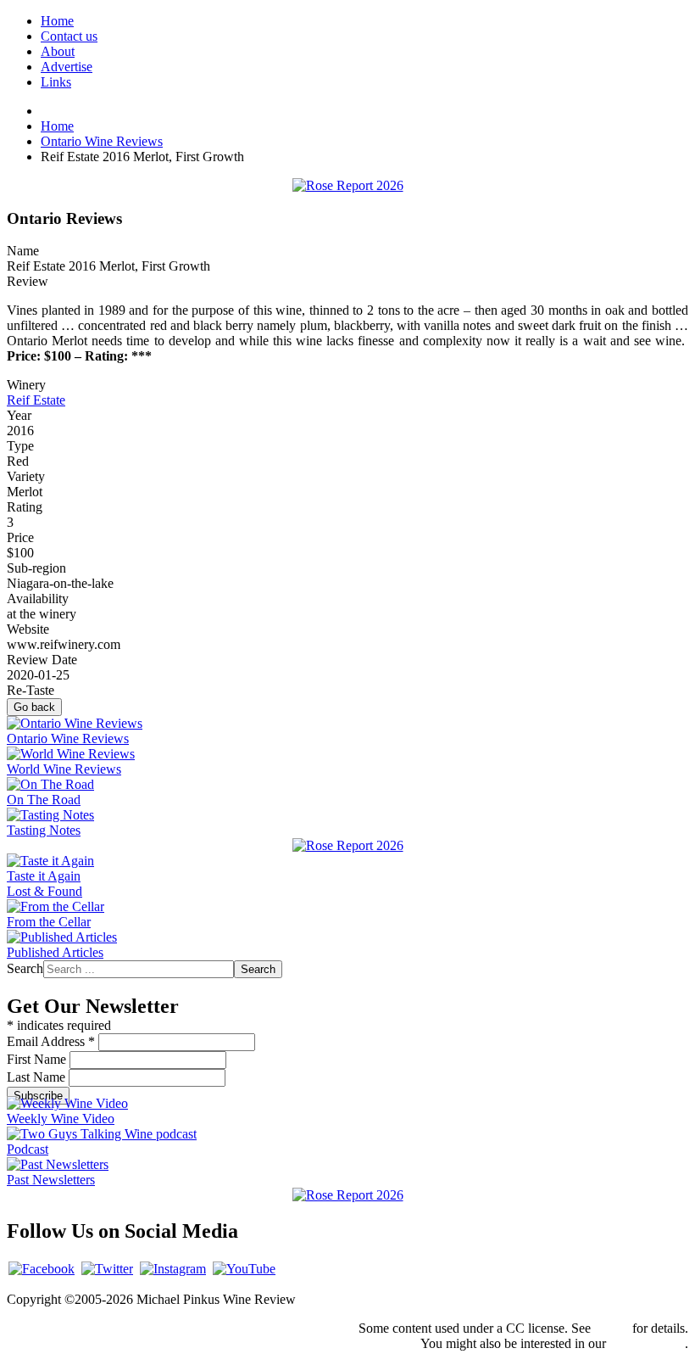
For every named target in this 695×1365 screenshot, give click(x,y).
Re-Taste (30, 690)
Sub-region (36, 568)
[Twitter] (107, 1269)
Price (20, 537)
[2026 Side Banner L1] (347, 845)
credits (611, 1328)
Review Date (42, 659)
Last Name (38, 1077)
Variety (26, 476)
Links (56, 82)
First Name (38, 1059)
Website (28, 629)
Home (57, 21)
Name (23, 250)
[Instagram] (173, 1269)
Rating (24, 507)
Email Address (51, 1041)
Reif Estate (36, 400)
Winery (26, 385)
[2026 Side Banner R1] (347, 1195)
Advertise (66, 66)
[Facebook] (41, 1269)
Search (25, 968)
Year (19, 415)
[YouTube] (244, 1269)
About (58, 51)
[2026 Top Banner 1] (347, 185)
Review (27, 281)
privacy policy (647, 1343)
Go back (34, 707)
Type (20, 446)
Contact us (69, 36)
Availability (38, 598)
